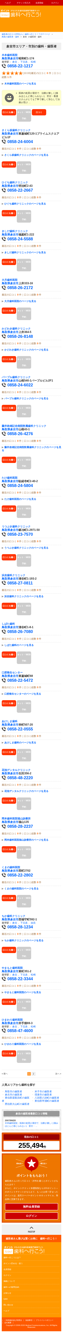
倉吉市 (14, 58)
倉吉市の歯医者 (13, 1094)
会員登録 (39, 3)
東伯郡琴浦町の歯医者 (47, 1100)
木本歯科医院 (10, 55)
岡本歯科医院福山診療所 (16, 818)
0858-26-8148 (20, 336)
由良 (33, 922)
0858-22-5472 (20, 680)
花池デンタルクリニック (16, 770)
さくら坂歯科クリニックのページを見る (26, 155)
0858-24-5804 (20, 485)
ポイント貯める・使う (13, 1263)
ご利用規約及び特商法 (13, 1320)
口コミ (39, 112)
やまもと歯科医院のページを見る (22, 992)
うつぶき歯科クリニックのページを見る (26, 547)
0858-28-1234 (20, 927)
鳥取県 (6, 58)
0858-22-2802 (20, 875)
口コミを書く (9, 112)
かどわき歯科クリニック (16, 328)
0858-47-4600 (20, 1030)
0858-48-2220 (20, 777)
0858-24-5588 (20, 239)
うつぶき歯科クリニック (16, 526)
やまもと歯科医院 (12, 967)
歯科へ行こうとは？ (12, 1257)
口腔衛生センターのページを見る (22, 693)
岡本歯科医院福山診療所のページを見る (26, 839)
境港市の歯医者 (43, 1094)
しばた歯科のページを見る (19, 645)
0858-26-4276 (20, 433)
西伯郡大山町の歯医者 (17, 1104)
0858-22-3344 (20, 978)
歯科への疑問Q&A (11, 1287)
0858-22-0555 (20, 729)
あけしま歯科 (10, 721)
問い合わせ (8, 1305)
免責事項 (28, 1320)
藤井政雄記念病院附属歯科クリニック (24, 425)
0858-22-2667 (20, 190)
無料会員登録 (31, 1206)
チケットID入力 (23, 3)
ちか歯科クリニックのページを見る (24, 940)
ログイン (55, 3)
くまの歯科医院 (11, 867)
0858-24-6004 (20, 141)
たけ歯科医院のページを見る (20, 499)
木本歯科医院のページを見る (20, 83)
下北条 (24, 61)
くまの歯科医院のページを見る (21, 888)
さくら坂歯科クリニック (16, 130)
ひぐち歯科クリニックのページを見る (25, 203)
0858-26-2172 (20, 287)
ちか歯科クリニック (13, 916)
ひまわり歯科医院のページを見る (22, 1044)
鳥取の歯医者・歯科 (10, 37)
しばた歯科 (8, 623)
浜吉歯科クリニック (13, 575)
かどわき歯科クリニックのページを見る (26, 349)
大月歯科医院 (10, 279)
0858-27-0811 (20, 583)
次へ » (58, 1073)
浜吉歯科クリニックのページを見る (24, 596)
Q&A (6, 1299)
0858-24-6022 (20, 385)
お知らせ (7, 1293)
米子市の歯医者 (43, 1091)
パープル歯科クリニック (16, 377)
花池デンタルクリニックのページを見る (26, 791)
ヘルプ (8, 3)
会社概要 (7, 1323)
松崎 (33, 61)
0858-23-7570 (20, 534)
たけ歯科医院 (10, 477)
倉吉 (14, 61)
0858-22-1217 (20, 66)
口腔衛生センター (12, 672)
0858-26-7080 (20, 631)
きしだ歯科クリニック (15, 231)
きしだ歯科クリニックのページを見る (25, 252)
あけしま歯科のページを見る (20, 742)
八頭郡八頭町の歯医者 (47, 1097)
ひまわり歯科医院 (12, 1019)
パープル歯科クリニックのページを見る (26, 398)
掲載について (9, 1281)
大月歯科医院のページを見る (20, 301)
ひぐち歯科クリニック (15, 182)
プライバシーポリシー (44, 1320)
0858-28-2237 (20, 826)
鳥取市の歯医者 (13, 1091)
